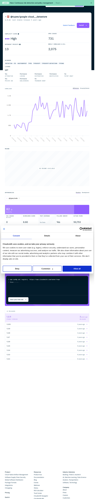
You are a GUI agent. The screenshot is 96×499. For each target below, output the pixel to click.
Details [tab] (47, 236)
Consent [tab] (16, 236)
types (30, 63)
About (65, 490)
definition (8, 63)
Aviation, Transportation (70, 480)
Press (64, 493)
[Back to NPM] (7, 17)
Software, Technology (70, 483)
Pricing (7, 493)
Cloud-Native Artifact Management (16, 475)
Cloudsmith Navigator (41, 496)
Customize (45, 269)
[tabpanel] (47, 118)
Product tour (38, 475)
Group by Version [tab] (84, 88)
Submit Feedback (69, 25)
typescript (36, 63)
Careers (65, 495)
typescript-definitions (49, 63)
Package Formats (10, 483)
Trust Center (38, 493)
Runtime (78, 192)
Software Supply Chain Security (15, 477)
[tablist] (81, 88)
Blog (35, 480)
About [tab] (78, 236)
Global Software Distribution (14, 480)
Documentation (39, 477)
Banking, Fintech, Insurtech (72, 475)
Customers (66, 498)
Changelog (8, 488)
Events (36, 483)
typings (61, 63)
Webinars (37, 485)
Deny (17, 269)
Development (85, 192)
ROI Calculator (38, 491)
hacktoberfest (22, 63)
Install (81, 25)
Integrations (9, 485)
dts (15, 63)
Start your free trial (16, 299)
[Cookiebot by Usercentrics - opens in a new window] (81, 229)
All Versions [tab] (76, 88)
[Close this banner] (91, 3)
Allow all (77, 269)
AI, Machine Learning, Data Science (74, 477)
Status (36, 488)
